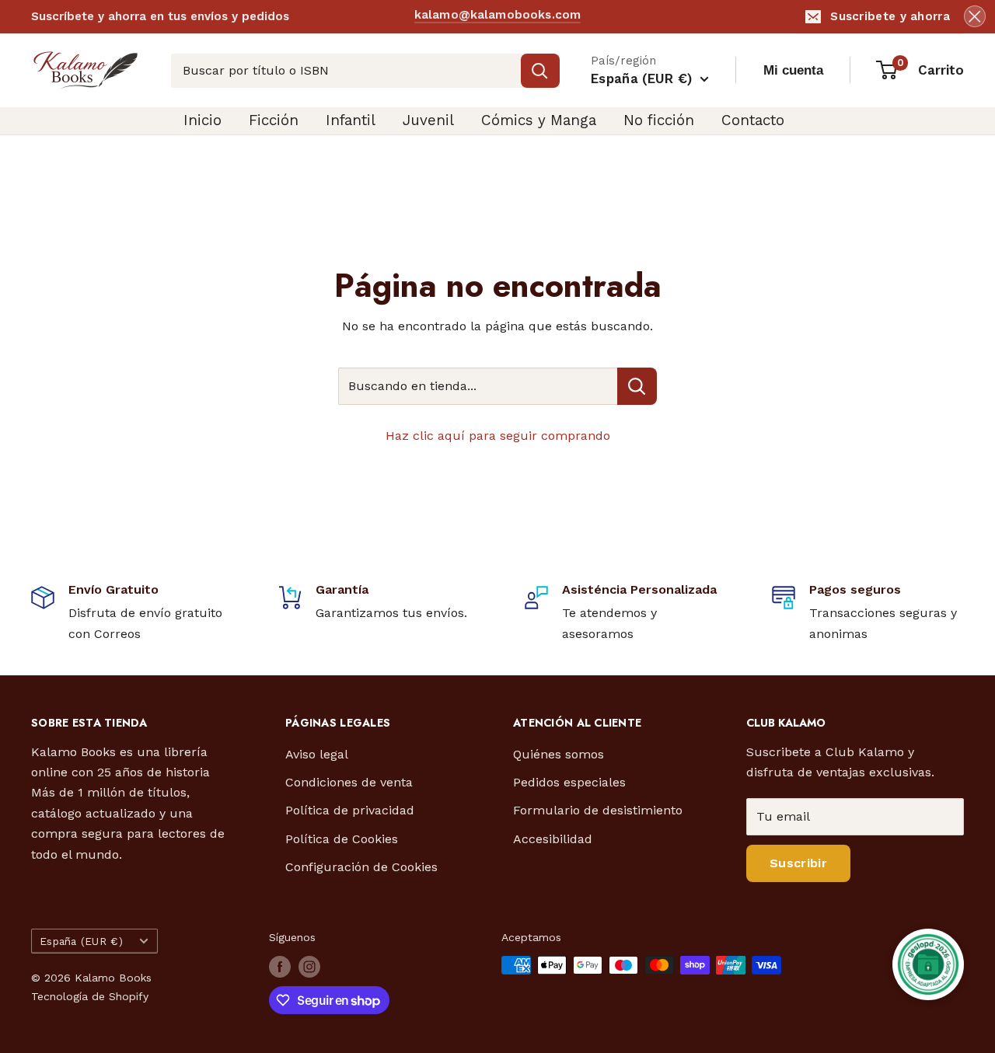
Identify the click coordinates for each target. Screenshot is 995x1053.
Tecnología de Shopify (89, 996)
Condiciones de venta (349, 782)
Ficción (273, 120)
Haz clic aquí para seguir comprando (498, 435)
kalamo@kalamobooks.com (497, 15)
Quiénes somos (558, 754)
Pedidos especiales (569, 782)
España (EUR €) (81, 941)
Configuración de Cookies (361, 866)
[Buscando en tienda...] (637, 386)
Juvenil (428, 120)
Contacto (752, 120)
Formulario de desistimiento (598, 810)
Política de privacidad (349, 810)
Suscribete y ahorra (890, 16)
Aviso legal (316, 754)
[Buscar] (540, 71)
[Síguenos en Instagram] (309, 967)
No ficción (658, 120)
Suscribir (798, 863)
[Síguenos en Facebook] (280, 967)
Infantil (350, 120)
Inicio (202, 120)
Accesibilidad (552, 839)
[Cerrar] (975, 16)
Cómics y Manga (538, 120)
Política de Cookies (341, 839)
